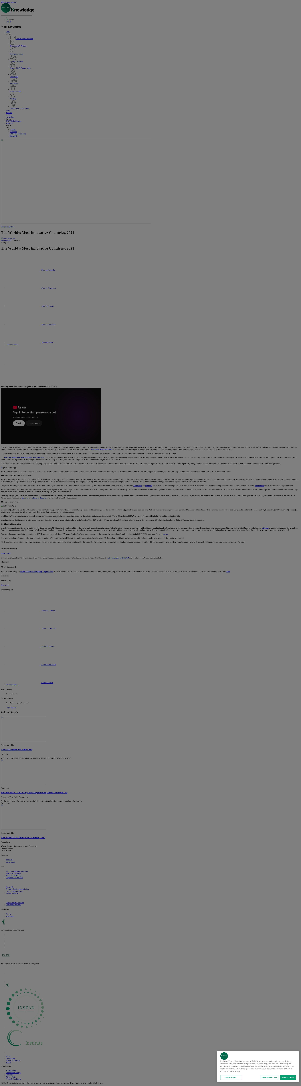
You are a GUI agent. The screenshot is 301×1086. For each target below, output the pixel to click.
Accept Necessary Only (269, 1077)
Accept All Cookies (288, 1077)
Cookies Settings (230, 1077)
